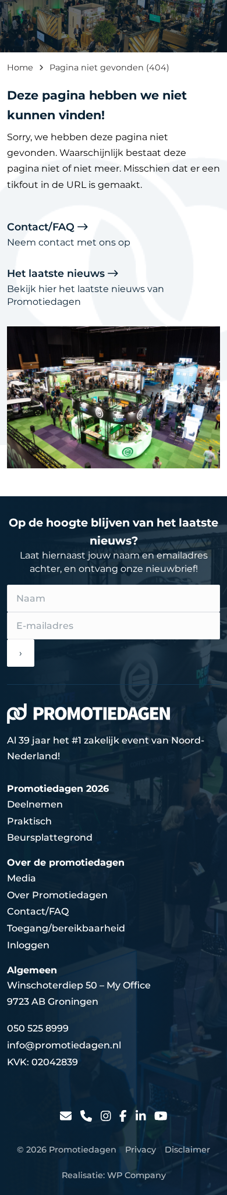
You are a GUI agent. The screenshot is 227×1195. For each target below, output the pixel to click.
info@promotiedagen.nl (64, 1045)
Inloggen (28, 945)
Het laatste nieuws (85, 287)
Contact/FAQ (68, 234)
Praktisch (29, 821)
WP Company (136, 1175)
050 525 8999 (38, 1028)
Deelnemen (35, 804)
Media (21, 878)
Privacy (140, 1149)
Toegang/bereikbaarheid (66, 928)
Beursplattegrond (50, 837)
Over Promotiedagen (57, 895)
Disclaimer (187, 1149)
